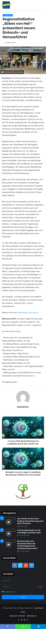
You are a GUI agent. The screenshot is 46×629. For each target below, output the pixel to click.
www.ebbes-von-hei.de (28, 312)
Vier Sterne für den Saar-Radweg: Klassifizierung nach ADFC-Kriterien (30, 521)
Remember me (9, 592)
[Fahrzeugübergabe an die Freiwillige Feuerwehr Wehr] (8, 533)
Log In (23, 597)
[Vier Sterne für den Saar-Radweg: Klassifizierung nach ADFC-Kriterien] (8, 522)
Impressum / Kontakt (17, 616)
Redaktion (23, 406)
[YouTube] (25, 565)
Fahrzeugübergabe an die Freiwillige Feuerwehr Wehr (29, 531)
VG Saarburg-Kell (7, 15)
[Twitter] (20, 565)
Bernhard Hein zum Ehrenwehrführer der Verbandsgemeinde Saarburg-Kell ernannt (27, 545)
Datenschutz (32, 616)
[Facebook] (14, 565)
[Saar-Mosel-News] (6, 5)
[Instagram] (31, 565)
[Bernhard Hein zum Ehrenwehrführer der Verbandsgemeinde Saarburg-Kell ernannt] (8, 544)
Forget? (40, 587)
